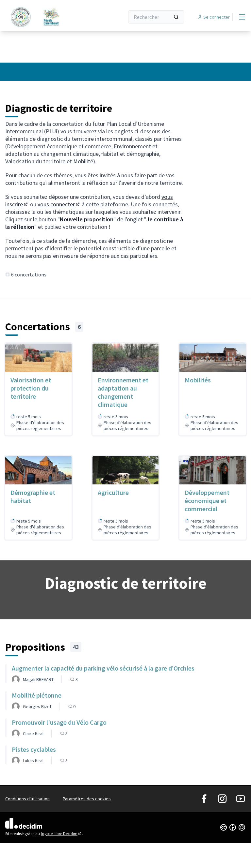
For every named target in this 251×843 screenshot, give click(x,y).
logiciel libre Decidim (61, 833)
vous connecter (59, 204)
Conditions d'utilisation (27, 799)
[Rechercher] (176, 17)
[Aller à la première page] (48, 17)
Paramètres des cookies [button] (87, 799)
